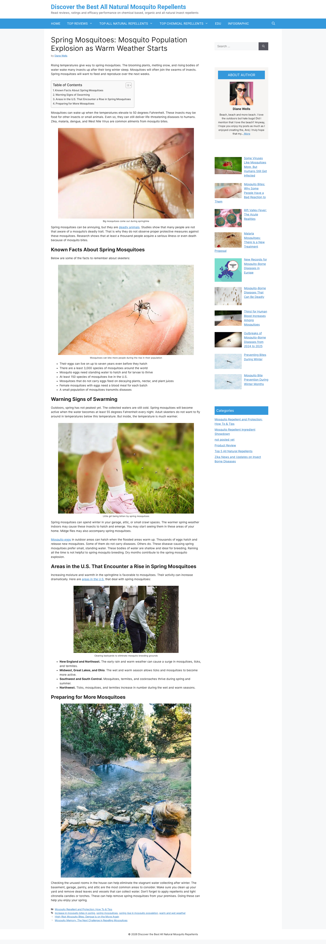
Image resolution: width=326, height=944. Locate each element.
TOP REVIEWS (77, 23)
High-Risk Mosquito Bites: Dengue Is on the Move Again (87, 916)
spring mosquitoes (107, 913)
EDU (218, 23)
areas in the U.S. (93, 579)
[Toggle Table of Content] (127, 85)
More (246, 133)
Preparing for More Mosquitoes (75, 103)
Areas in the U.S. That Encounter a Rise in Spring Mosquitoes (93, 99)
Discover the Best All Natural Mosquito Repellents (118, 7)
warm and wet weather (172, 913)
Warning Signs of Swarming (73, 94)
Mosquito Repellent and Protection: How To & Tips (83, 909)
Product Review (225, 445)
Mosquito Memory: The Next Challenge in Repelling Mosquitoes (91, 920)
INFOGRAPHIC (238, 23)
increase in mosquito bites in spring (75, 913)
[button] (273, 24)
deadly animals (129, 227)
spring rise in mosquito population (138, 913)
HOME (55, 23)
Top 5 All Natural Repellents (233, 451)
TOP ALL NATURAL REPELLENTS (123, 23)
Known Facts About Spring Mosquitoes (79, 90)
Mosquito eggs (61, 539)
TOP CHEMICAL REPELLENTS (181, 23)
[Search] (263, 46)
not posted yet (224, 439)
